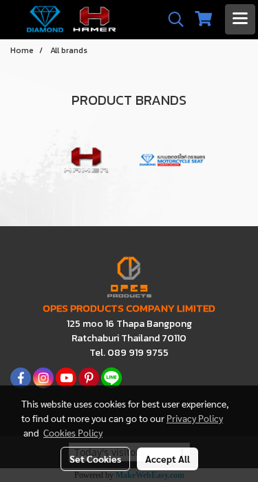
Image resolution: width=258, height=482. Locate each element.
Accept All (167, 458)
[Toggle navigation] (240, 19)
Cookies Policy (73, 432)
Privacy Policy (194, 418)
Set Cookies (95, 458)
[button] (171, 19)
